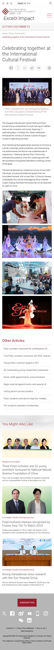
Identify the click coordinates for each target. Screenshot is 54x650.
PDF (29, 3)
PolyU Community (16, 33)
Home (5, 33)
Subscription (27, 602)
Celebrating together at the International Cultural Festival (26, 37)
